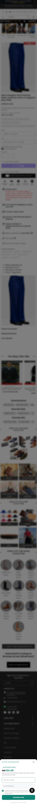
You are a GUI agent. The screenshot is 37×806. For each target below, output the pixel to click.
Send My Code (18, 797)
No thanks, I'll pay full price (18, 802)
